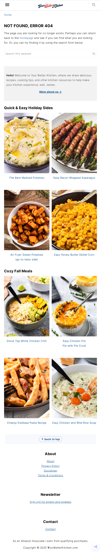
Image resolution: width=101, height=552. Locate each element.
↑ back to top (50, 439)
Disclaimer (50, 470)
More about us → (50, 91)
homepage (26, 38)
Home (8, 14)
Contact (50, 529)
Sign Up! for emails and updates (50, 501)
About (50, 461)
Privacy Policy (50, 465)
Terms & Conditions (50, 475)
